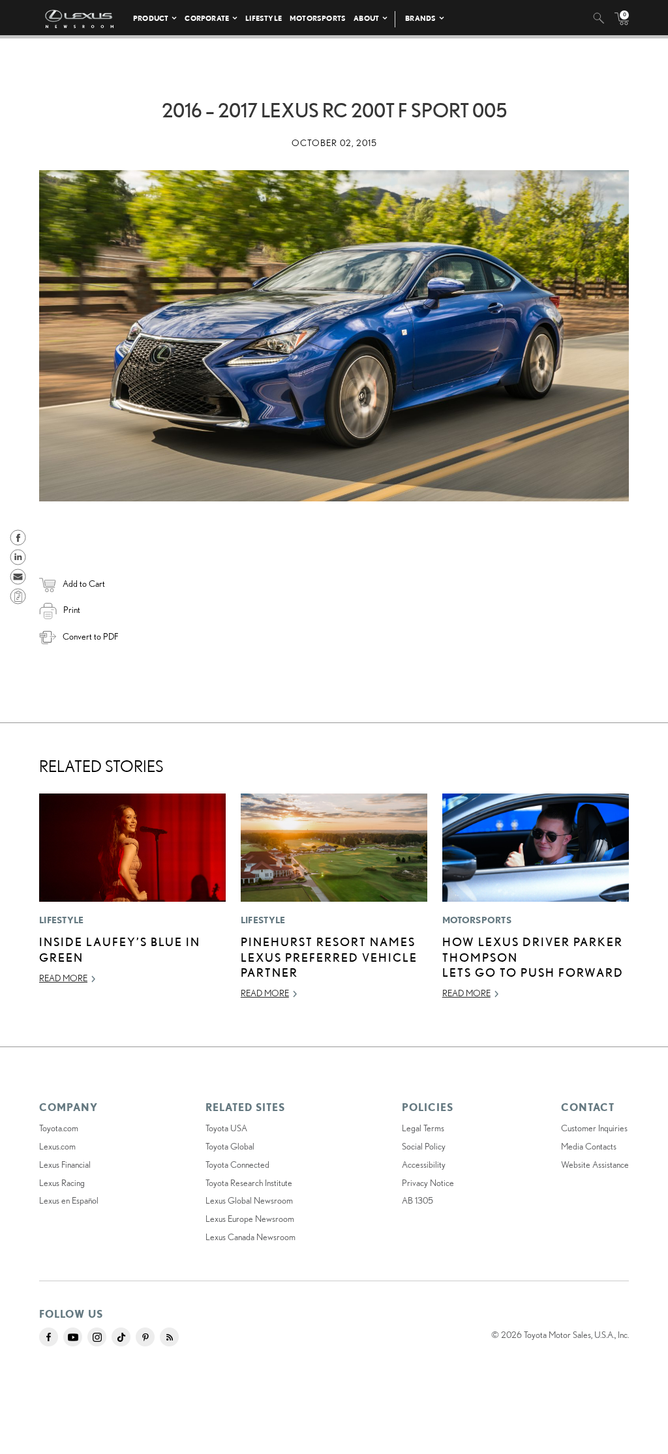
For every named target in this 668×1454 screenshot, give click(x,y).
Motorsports (318, 18)
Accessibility (424, 1164)
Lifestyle (263, 18)
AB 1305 (417, 1200)
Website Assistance (595, 1164)
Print (71, 609)
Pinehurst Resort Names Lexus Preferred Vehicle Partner (329, 957)
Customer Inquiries (594, 1128)
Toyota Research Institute (248, 1183)
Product (150, 18)
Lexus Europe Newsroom (249, 1218)
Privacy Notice (428, 1183)
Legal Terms (423, 1128)
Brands (420, 18)
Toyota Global (229, 1146)
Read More (63, 978)
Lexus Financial (65, 1164)
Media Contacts (588, 1146)
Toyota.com (58, 1128)
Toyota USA (226, 1128)
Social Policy (424, 1146)
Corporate (207, 18)
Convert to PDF (90, 636)
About (366, 18)
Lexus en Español (69, 1200)
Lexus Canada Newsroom (250, 1237)
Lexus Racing (62, 1183)
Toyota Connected (237, 1164)
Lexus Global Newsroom (249, 1200)
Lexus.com (57, 1146)
